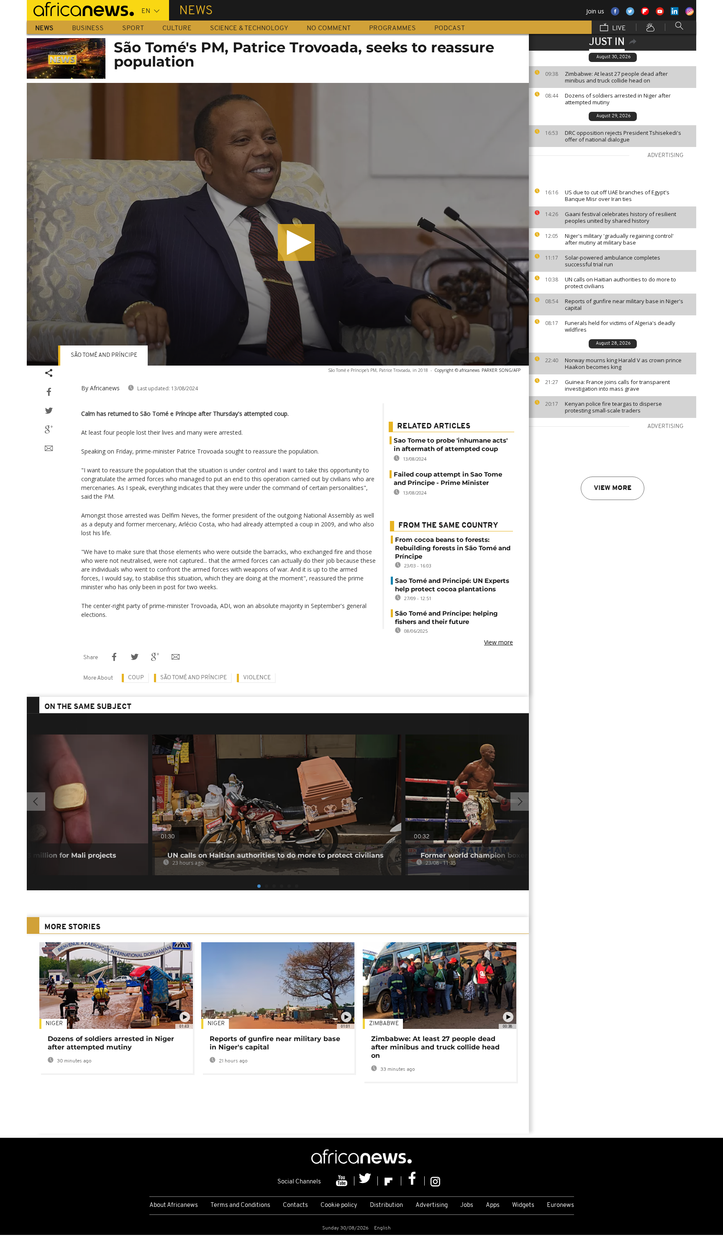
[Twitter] (366, 1181)
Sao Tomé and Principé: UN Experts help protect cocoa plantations (452, 585)
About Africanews (173, 1205)
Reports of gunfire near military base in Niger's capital (624, 304)
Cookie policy (338, 1205)
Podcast (449, 28)
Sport (133, 28)
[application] (278, 224)
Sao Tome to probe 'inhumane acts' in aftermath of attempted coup (451, 444)
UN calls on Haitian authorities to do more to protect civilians (620, 282)
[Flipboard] (389, 1181)
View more (612, 488)
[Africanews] (80, 8)
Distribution (386, 1205)
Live (618, 28)
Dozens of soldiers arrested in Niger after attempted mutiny (618, 99)
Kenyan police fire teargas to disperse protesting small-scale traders (613, 407)
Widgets (523, 1205)
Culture (177, 28)
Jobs (466, 1205)
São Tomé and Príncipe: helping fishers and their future (446, 617)
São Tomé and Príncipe (104, 355)
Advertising (431, 1205)
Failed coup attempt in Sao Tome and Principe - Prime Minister (448, 478)
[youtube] (342, 1181)
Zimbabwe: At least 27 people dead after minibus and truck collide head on (616, 77)
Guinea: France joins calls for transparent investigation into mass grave (617, 385)
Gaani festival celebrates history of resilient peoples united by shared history (620, 217)
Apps (493, 1205)
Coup (136, 678)
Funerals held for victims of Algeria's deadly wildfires (620, 326)
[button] (296, 242)
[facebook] (413, 1181)
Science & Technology (249, 28)
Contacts (295, 1205)
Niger (54, 1024)
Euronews (560, 1205)
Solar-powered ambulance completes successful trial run (612, 261)
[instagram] (435, 1181)
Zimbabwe (384, 1024)
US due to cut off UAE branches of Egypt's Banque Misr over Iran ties (617, 195)
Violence (257, 678)
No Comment (329, 28)
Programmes (392, 28)
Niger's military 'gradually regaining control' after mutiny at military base (619, 239)
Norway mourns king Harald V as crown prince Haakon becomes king (623, 363)
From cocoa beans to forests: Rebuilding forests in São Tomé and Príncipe (452, 548)
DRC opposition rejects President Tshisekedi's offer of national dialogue (623, 136)
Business (88, 28)
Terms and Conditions (240, 1205)
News (44, 28)
